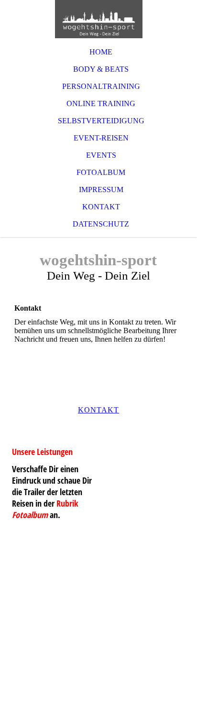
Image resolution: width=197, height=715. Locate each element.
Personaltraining (101, 86)
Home (100, 52)
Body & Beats (101, 69)
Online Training (100, 103)
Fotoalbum (101, 172)
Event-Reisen (101, 138)
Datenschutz (101, 224)
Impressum (101, 189)
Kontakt (101, 207)
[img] (98, 19)
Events (101, 155)
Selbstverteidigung (101, 121)
